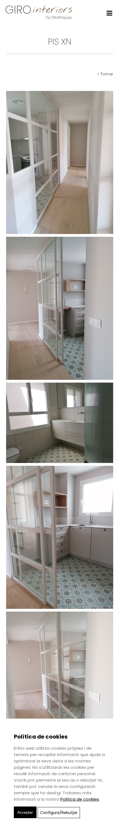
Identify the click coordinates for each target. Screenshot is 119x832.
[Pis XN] (59, 162)
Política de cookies (79, 799)
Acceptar (25, 812)
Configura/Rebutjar (58, 812)
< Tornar (105, 74)
